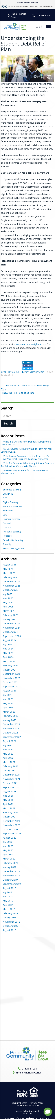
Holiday (7, 527)
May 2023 (8, 703)
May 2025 (8, 602)
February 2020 (10, 862)
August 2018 (9, 930)
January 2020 (9, 867)
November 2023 (11, 678)
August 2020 (9, 837)
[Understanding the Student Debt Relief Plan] (27, 68)
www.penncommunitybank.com (30, 344)
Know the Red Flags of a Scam (19, 392)
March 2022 (9, 762)
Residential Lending (13, 539)
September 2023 (12, 686)
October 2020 (10, 829)
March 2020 (9, 858)
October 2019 (10, 879)
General (7, 523)
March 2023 (9, 711)
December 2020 (11, 820)
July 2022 (7, 745)
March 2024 (9, 661)
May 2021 (8, 799)
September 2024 (12, 636)
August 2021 (9, 791)
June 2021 (8, 795)
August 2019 (9, 888)
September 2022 (12, 736)
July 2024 (7, 644)
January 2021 (9, 816)
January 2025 (9, 619)
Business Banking (12, 489)
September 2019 (12, 883)
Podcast (7, 535)
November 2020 (11, 824)
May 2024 (8, 652)
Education (8, 375)
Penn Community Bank (34, 372)
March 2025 (9, 610)
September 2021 (12, 787)
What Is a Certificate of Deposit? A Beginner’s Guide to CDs (26, 443)
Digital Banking (10, 502)
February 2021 (10, 812)
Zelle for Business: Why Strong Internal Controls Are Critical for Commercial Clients (27, 465)
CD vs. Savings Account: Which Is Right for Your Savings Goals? (26, 450)
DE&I (5, 497)
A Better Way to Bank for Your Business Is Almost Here (24, 472)
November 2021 (11, 778)
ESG (5, 514)
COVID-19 (8, 493)
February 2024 (10, 665)
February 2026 (10, 577)
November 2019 (11, 875)
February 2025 (10, 614)
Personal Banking (12, 531)
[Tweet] (27, 368)
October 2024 (10, 631)
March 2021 (9, 808)
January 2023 (9, 720)
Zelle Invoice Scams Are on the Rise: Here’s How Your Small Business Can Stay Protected (25, 457)
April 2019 (8, 904)
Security (7, 544)
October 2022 (10, 732)
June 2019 (8, 896)
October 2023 (10, 682)
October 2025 (10, 589)
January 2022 (9, 770)
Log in (39, 26)
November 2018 (11, 921)
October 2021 (10, 782)
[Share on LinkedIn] (27, 362)
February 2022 (10, 766)
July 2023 (7, 694)
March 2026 (9, 572)
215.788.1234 (43, 15)
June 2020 (8, 846)
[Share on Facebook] (27, 365)
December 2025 (11, 581)
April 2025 (8, 606)
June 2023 (8, 698)
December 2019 (11, 871)
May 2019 (8, 900)
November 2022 (11, 728)
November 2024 (11, 627)
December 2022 (11, 724)
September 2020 (12, 833)
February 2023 (10, 715)
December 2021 (11, 774)
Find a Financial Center (18, 15)
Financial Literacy (11, 518)
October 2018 (10, 925)
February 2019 (10, 913)
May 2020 (8, 850)
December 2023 (11, 673)
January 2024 (9, 669)
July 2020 (7, 841)
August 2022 (9, 740)
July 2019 (7, 892)
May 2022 (8, 753)
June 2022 (8, 749)
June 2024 (8, 648)
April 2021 (8, 804)
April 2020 (8, 854)
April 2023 (8, 707)
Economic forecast (12, 506)
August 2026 (9, 564)
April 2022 (8, 757)
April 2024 (8, 656)
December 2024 (11, 623)
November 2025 (11, 585)
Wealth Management (14, 548)
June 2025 (8, 598)
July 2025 (7, 594)
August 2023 (9, 690)
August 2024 (9, 640)
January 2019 (9, 917)
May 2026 (8, 568)
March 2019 (9, 909)
